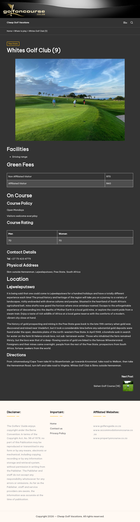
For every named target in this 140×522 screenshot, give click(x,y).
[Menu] (125, 23)
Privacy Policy (58, 433)
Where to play (20, 31)
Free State (13, 44)
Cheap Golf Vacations (18, 22)
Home (9, 31)
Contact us (56, 428)
